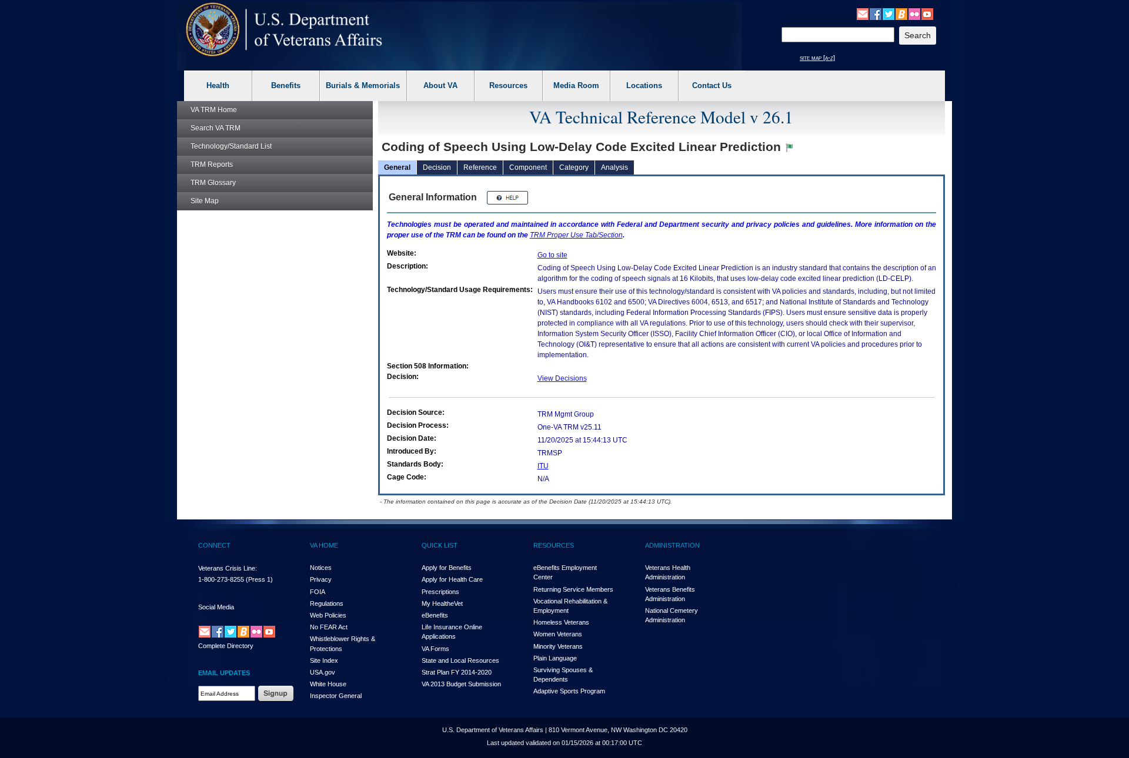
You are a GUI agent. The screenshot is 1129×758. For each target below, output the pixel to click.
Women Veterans (557, 634)
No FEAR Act (329, 626)
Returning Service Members (573, 589)
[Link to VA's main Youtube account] (927, 13)
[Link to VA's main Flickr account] (914, 13)
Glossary (213, 183)
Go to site (552, 255)
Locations (644, 85)
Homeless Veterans (561, 622)
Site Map (205, 201)
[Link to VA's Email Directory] (862, 13)
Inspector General (336, 695)
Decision (437, 167)
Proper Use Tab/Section (576, 235)
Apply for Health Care (452, 579)
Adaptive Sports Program (569, 691)
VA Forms (435, 648)
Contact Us (711, 85)
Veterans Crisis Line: (227, 568)
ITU (543, 466)
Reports (212, 164)
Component (528, 167)
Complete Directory (225, 645)
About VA (440, 85)
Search (216, 128)
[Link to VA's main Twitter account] (888, 13)
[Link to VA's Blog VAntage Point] (901, 13)
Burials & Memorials (363, 85)
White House (328, 683)
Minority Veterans (558, 646)
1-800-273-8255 (221, 579)
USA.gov (322, 672)
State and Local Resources (460, 660)
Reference (480, 167)
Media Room (576, 85)
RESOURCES (553, 545)
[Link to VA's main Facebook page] (875, 13)
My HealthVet (442, 603)
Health (217, 85)
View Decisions (562, 378)
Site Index (324, 660)
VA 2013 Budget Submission (461, 683)
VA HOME (324, 545)
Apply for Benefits (447, 567)
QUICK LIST (439, 545)
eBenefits (435, 615)
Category (574, 167)
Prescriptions (440, 591)
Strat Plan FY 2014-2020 (457, 672)
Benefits (285, 85)
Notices (321, 567)
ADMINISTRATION (672, 545)
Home (214, 110)
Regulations (326, 603)
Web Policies (328, 615)
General (397, 167)
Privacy (321, 579)
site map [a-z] (817, 57)
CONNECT (214, 545)
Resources (508, 85)
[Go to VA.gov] (284, 30)
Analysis (614, 167)
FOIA (317, 591)
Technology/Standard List (231, 146)
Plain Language (555, 658)
